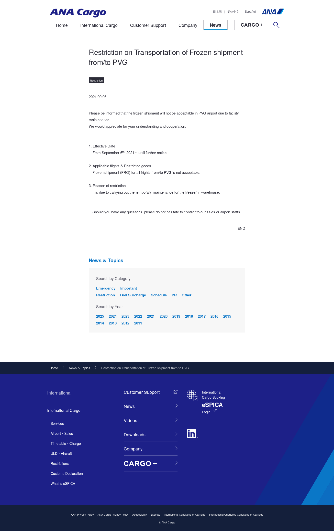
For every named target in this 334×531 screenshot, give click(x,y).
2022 (138, 316)
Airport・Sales (62, 433)
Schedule (159, 295)
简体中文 (233, 11)
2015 (227, 316)
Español (250, 11)
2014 (100, 323)
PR (174, 295)
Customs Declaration (67, 473)
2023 (125, 316)
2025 (100, 316)
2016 (214, 316)
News (215, 25)
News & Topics (106, 260)
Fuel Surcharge (133, 295)
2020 (163, 316)
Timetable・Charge (66, 443)
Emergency (105, 288)
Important (128, 288)
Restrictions (60, 463)
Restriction (105, 295)
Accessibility (139, 514)
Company (187, 25)
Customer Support (148, 25)
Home (62, 25)
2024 (113, 316)
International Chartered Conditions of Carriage (236, 514)
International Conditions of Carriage (184, 514)
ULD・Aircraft (61, 453)
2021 (151, 316)
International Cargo (99, 25)
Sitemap (155, 514)
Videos (130, 420)
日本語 (217, 11)
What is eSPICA (63, 483)
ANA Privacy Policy (82, 514)
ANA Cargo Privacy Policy (113, 514)
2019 (176, 316)
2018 (189, 316)
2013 (113, 323)
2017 (202, 316)
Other (186, 295)
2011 (138, 323)
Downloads (134, 434)
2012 (125, 323)
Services (57, 423)
